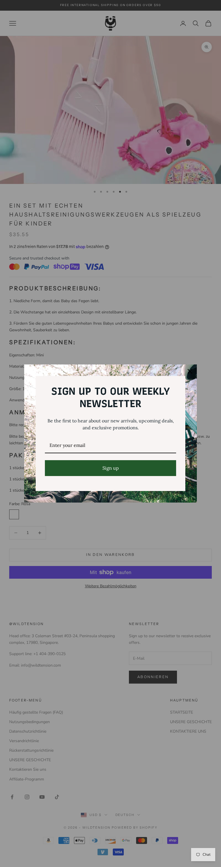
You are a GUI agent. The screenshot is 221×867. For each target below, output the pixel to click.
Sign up (110, 468)
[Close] (190, 371)
